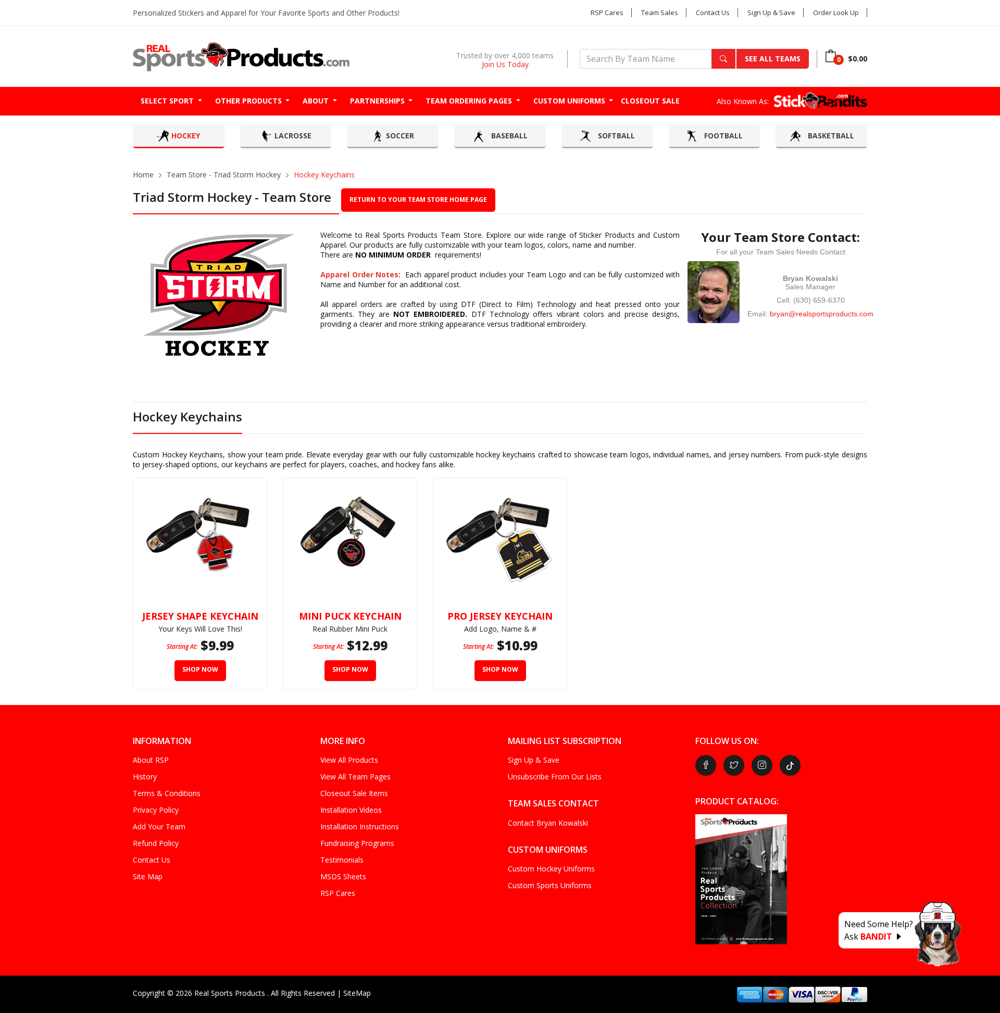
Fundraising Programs (357, 843)
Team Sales (659, 12)
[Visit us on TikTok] (790, 765)
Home (143, 174)
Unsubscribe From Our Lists (555, 776)
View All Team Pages (355, 776)
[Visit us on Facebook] (705, 765)
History (145, 776)
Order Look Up (836, 12)
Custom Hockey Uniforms (551, 869)
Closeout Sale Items (354, 793)
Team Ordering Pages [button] (470, 101)
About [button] (317, 101)
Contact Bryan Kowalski (548, 823)
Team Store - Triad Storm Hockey (224, 174)
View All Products (349, 760)
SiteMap (357, 993)
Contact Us (713, 12)
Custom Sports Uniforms (550, 885)
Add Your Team (159, 826)
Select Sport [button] (168, 101)
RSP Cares (607, 12)
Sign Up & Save (771, 12)
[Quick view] (253, 491)
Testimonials (342, 860)
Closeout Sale (650, 101)
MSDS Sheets (343, 876)
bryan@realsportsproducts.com (821, 314)
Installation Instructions (359, 826)
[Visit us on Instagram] (762, 765)
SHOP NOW (200, 669)
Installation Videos (351, 810)
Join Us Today (505, 64)
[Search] (723, 59)
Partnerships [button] (378, 101)
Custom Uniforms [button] (570, 101)
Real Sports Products (230, 993)
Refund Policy (156, 843)
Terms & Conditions (167, 793)
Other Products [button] (249, 101)
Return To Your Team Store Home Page (418, 199)
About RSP (151, 760)
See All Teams (773, 58)
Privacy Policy (156, 810)
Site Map (147, 876)
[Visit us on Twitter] (733, 765)
